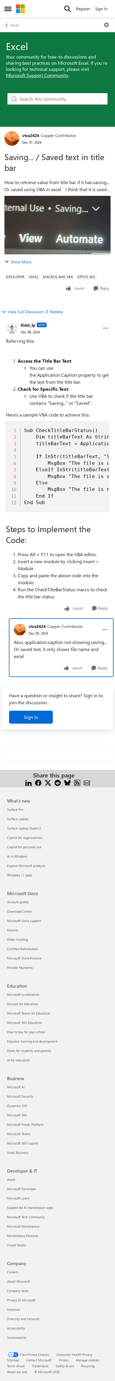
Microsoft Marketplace (23, 1226)
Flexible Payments (20, 967)
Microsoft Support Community (37, 75)
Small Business (17, 1152)
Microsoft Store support (24, 921)
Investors (13, 1309)
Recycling (88, 1366)
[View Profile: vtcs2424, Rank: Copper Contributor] (11, 138)
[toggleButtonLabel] (106, 25)
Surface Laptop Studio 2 (24, 828)
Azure (11, 1179)
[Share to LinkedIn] (28, 782)
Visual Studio (16, 1245)
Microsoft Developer (21, 1189)
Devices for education (22, 1004)
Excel (15, 25)
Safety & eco (65, 1366)
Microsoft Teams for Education (28, 1013)
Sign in (31, 717)
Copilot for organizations (24, 837)
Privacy (64, 1360)
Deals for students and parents (29, 1050)
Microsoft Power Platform (25, 1124)
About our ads (17, 1372)
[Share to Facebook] (38, 782)
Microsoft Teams (18, 1134)
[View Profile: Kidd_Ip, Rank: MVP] (12, 328)
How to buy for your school (26, 1032)
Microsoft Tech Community (26, 1217)
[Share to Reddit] (58, 782)
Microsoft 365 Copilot (22, 1143)
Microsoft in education (23, 994)
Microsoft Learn (18, 1198)
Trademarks (40, 1366)
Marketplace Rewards (22, 1235)
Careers (12, 1272)
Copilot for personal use (24, 847)
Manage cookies (87, 1360)
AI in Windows (17, 856)
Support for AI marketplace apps (30, 1207)
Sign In (101, 8)
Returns (12, 930)
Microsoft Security (20, 1096)
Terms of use (16, 1366)
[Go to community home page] (20, 8)
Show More (21, 262)
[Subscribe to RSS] (77, 782)
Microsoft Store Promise (24, 958)
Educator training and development (32, 1041)
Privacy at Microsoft (21, 1300)
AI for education (18, 1060)
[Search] (67, 8)
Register (83, 8)
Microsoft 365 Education (24, 1022)
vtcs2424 (30, 135)
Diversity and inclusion (23, 1319)
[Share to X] (48, 782)
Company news (18, 1291)
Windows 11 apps (19, 875)
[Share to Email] (87, 782)
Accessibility (16, 1328)
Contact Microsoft (39, 1360)
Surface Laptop (17, 819)
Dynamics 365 (17, 1106)
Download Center (19, 911)
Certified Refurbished (22, 949)
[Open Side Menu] (7, 8)
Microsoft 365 (17, 1115)
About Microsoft (18, 1281)
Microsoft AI (15, 1087)
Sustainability (17, 1337)
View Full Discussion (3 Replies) (35, 311)
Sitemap (13, 1360)
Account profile (18, 902)
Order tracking (17, 939)
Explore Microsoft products (26, 865)
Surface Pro (15, 809)
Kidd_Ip (28, 325)
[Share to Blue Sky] (67, 782)
